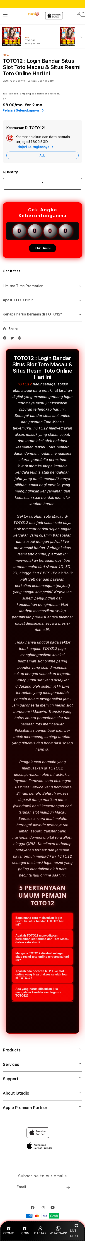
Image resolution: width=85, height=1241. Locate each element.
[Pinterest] (20, 339)
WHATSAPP (58, 1233)
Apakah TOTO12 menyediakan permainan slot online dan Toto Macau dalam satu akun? (42, 939)
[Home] (33, 14)
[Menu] (5, 16)
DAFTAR (40, 1233)
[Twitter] (13, 339)
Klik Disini (42, 248)
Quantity (10, 172)
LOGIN (24, 1233)
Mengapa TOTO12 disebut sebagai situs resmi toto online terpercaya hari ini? (42, 957)
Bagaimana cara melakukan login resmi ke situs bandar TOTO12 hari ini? (39, 921)
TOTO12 (24, 384)
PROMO (8, 1233)
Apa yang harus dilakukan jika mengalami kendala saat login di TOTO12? (38, 992)
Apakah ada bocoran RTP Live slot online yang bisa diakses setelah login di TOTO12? (42, 974)
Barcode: (32, 80)
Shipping (25, 93)
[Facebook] (6, 339)
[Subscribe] (68, 1187)
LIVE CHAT (74, 1233)
